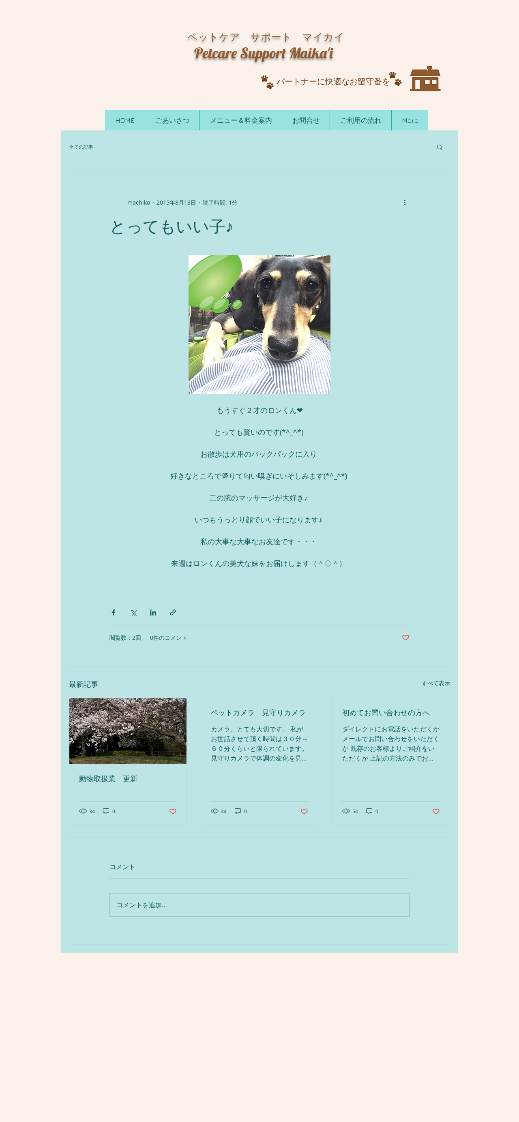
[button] (440, 146)
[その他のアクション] (405, 202)
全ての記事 (81, 146)
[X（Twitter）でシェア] (133, 612)
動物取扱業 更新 (108, 778)
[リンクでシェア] (173, 612)
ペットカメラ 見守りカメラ (258, 712)
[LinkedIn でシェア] (153, 612)
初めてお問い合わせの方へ (386, 712)
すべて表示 (436, 683)
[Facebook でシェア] (113, 612)
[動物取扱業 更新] (128, 731)
